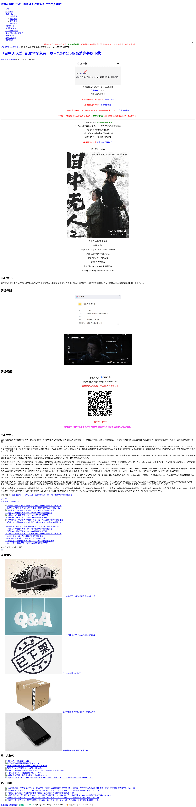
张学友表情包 (10, 38)
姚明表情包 (10, 35)
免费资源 (9, 12)
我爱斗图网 (16, 495)
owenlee (12, 59)
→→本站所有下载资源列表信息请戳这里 (78, 596)
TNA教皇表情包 (11, 31)
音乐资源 (13, 21)
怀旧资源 (9, 40)
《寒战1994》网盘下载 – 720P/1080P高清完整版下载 (26, 531)
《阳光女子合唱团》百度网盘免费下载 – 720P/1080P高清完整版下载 (32, 526)
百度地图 (4, 805)
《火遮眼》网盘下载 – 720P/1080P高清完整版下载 (25, 538)
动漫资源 (13, 19)
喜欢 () (4, 499)
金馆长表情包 (10, 28)
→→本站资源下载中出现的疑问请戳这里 (78, 635)
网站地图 (13, 805)
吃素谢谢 (4, 501)
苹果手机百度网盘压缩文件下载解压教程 (78, 712)
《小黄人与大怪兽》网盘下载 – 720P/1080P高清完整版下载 (28, 529)
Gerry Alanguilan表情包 (14, 33)
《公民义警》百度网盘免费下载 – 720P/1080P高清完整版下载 (29, 541)
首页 (7, 9)
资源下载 (9, 14)
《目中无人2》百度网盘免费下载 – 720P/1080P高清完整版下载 (51, 53)
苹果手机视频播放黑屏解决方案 (75, 750)
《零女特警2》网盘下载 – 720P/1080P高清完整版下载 (26, 543)
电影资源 (13, 16)
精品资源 (13, 23)
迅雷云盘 (109, 142)
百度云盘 (100, 142)
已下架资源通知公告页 (71, 673)
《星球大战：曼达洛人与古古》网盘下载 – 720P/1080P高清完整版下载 (33, 534)
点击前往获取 (108, 100)
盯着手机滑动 (14, 501)
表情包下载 (10, 26)
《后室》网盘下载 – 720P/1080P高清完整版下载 (24, 536)
